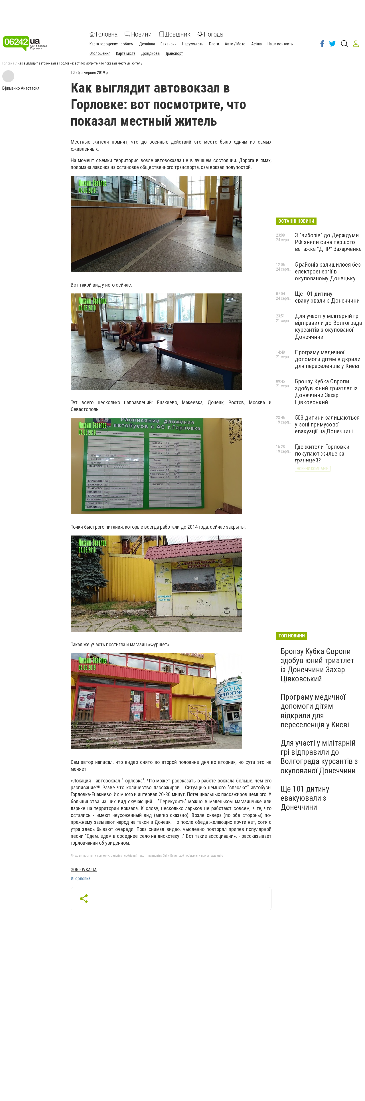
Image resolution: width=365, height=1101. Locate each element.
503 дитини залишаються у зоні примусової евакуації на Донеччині (327, 424)
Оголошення (100, 53)
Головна (107, 34)
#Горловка (80, 878)
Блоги (214, 44)
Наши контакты (280, 44)
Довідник (177, 34)
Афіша (256, 44)
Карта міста (125, 53)
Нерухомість (192, 44)
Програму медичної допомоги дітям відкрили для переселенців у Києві (327, 359)
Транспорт (174, 53)
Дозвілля (147, 44)
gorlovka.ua (84, 869)
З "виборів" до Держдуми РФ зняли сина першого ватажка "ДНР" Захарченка (328, 242)
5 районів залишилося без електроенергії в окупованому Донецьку (328, 271)
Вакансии (169, 44)
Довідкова (150, 53)
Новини (141, 34)
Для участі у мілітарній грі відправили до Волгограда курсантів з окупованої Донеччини (328, 326)
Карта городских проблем (111, 44)
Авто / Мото (235, 44)
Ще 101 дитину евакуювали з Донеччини (327, 297)
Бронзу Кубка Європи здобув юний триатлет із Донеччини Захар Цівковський (326, 391)
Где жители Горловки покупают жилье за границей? (322, 453)
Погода (213, 34)
